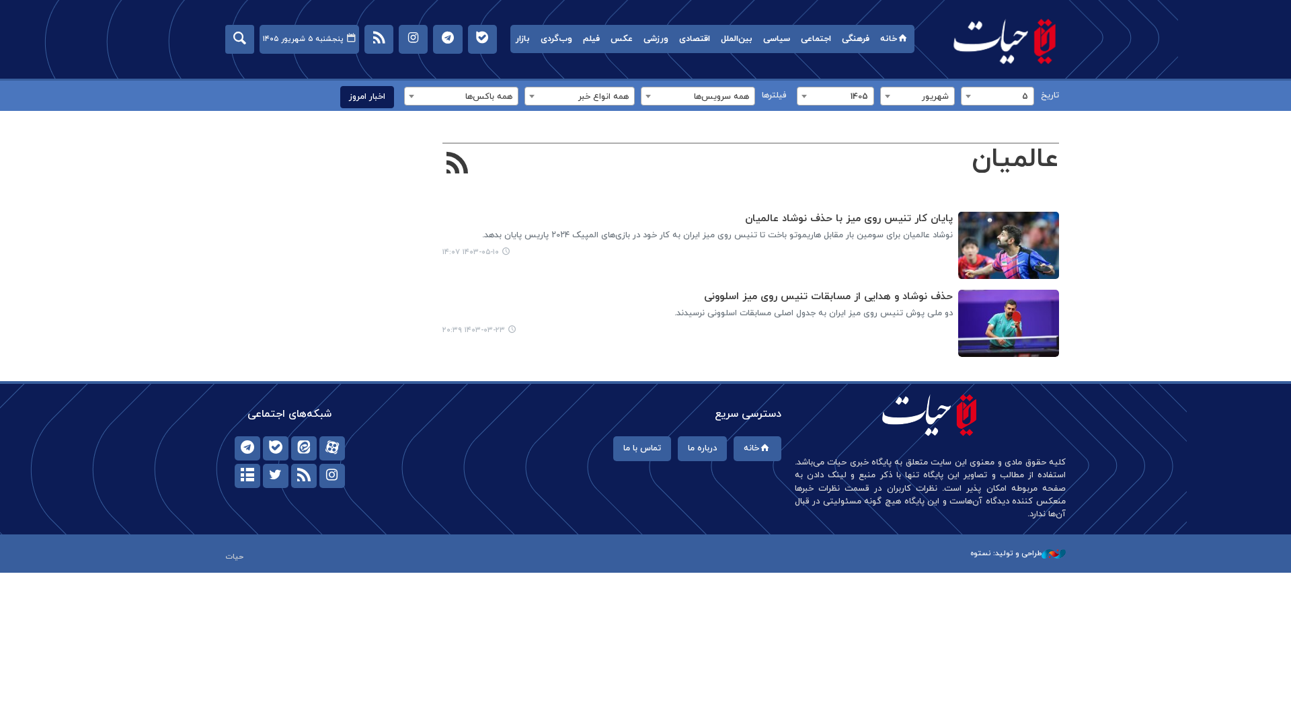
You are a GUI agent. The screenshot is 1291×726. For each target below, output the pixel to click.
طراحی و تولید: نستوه (1006, 553)
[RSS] (457, 164)
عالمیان (1015, 159)
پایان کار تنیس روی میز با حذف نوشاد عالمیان (849, 219)
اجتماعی (816, 39)
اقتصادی (694, 39)
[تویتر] (275, 476)
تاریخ (1050, 95)
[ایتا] (304, 448)
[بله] (275, 448)
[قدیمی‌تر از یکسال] (1008, 245)
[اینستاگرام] (332, 476)
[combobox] (997, 96)
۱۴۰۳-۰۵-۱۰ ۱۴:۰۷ (470, 252)
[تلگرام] (247, 448)
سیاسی (776, 39)
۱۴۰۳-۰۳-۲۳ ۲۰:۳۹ (473, 330)
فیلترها (774, 95)
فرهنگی (855, 39)
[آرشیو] (247, 476)
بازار (523, 39)
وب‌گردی (556, 39)
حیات (1005, 41)
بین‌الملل (736, 39)
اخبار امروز (367, 97)
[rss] (304, 476)
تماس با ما (642, 448)
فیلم (591, 39)
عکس (622, 39)
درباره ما (702, 448)
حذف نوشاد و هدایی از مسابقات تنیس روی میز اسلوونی (828, 297)
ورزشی (655, 39)
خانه (888, 39)
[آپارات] (332, 448)
